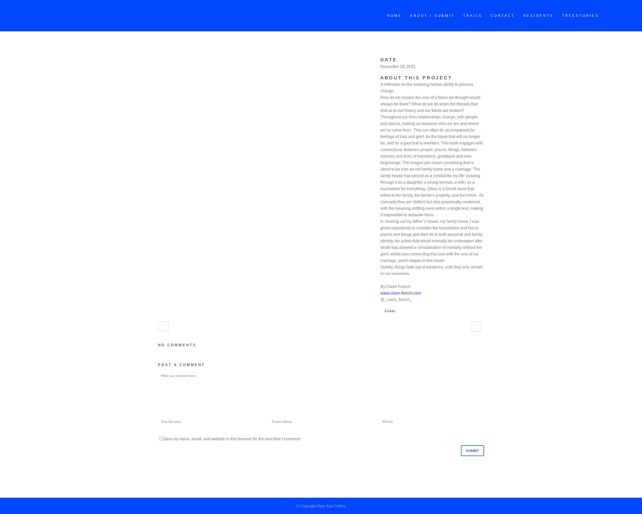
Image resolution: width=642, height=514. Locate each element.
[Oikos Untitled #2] (159, 59)
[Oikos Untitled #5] (162, 59)
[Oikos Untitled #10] (165, 59)
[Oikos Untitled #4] (161, 59)
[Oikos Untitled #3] (160, 59)
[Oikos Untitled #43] (170, 59)
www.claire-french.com (400, 293)
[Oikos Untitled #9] (164, 59)
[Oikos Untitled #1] (158, 59)
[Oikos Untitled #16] (166, 59)
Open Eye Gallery (331, 506)
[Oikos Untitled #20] (167, 59)
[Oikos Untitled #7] (163, 59)
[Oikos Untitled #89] (171, 59)
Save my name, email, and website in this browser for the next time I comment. (232, 439)
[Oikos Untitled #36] (169, 59)
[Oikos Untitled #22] (168, 59)
